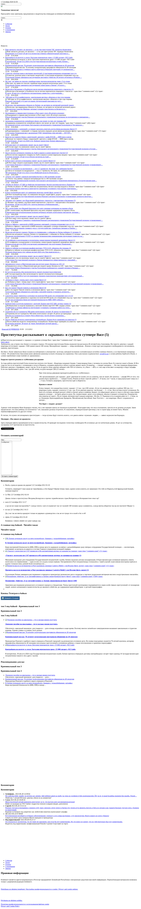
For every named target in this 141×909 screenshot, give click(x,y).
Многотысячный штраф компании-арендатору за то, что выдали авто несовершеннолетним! (40, 802)
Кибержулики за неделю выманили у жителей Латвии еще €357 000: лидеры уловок (38, 304)
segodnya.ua (104, 354)
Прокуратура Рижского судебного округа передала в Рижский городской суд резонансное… (40, 69)
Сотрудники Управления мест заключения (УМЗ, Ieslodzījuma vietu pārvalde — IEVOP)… (38, 133)
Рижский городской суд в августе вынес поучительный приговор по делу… (33, 101)
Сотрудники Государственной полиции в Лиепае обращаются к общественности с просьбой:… (41, 260)
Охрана (8, 28)
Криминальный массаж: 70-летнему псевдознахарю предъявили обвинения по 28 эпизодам (39, 65)
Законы (8, 32)
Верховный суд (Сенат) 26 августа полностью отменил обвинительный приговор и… (37, 53)
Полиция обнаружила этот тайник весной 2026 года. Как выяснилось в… (33, 252)
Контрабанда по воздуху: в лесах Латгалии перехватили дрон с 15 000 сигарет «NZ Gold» (39, 57)
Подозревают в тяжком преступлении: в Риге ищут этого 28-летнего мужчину (34, 113)
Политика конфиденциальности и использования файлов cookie (25, 904)
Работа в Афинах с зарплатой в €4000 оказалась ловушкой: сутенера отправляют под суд (39, 224)
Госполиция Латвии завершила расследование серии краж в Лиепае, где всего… (35, 85)
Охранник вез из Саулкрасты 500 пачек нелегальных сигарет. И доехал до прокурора (38, 312)
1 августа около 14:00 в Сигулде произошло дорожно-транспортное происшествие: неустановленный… (44, 276)
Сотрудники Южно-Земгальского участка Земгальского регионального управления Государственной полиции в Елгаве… (51, 149)
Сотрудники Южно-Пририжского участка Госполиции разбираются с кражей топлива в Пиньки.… (42, 268)
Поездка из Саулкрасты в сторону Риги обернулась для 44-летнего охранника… (35, 316)
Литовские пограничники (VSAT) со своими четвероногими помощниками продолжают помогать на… (44, 236)
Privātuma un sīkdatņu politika (11, 900)
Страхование (10, 30)
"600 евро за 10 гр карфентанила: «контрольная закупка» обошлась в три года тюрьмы (37, 97)
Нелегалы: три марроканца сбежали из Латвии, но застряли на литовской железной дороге (39, 105)
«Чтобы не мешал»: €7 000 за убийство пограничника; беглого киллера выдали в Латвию (40, 185)
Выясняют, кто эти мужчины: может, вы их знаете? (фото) (28, 256)
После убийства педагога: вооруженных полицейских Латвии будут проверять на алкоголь (40, 319)
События (8, 24)
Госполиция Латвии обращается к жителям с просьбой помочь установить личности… (38, 292)
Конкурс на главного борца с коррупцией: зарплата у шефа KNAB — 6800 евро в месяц (38, 137)
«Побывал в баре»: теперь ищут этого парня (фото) (25, 280)
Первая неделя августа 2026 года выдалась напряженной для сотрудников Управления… (38, 244)
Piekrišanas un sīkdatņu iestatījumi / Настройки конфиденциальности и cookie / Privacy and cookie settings (39, 889)
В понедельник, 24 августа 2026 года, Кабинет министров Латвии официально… (36, 141)
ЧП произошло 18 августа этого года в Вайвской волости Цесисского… (32, 173)
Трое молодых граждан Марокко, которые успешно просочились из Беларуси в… (36, 109)
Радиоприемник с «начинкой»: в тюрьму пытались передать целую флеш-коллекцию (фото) (41, 129)
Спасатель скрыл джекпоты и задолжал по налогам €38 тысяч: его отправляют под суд (39, 296)
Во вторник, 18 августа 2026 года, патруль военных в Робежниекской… (32, 204)
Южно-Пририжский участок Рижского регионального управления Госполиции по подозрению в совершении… (47, 117)
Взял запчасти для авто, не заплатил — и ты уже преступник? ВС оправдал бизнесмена (38, 50)
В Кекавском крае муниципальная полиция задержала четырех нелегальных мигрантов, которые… (42, 212)
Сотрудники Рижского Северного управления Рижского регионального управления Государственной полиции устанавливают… (54, 165)
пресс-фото (5, 342)
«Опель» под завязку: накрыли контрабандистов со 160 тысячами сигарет (33, 177)
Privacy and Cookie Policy (10, 906)
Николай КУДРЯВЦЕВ (10, 329)
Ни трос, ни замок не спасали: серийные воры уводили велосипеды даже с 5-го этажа (37, 81)
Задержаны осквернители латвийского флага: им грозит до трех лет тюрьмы (35, 121)
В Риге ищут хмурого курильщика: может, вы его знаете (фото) (30, 161)
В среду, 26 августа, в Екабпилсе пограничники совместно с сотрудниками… (34, 93)
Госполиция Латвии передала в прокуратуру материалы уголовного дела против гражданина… (41, 188)
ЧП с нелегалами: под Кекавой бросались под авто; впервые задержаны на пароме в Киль (39, 208)
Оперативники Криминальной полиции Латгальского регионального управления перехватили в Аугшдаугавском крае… (51, 181)
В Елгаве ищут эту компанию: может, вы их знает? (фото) (27, 145)
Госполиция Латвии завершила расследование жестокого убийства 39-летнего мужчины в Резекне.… (43, 77)
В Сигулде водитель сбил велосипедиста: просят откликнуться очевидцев (33, 272)
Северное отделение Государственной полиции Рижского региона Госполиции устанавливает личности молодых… (49, 196)
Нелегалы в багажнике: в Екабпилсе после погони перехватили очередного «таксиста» (39, 89)
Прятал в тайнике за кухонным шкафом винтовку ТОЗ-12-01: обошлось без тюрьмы (38, 248)
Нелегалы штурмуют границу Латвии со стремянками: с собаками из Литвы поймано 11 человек (43, 232)
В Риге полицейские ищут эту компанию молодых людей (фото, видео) (33, 192)
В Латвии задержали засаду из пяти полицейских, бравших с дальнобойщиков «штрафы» (39, 683)
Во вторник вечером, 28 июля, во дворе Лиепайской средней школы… (31, 323)
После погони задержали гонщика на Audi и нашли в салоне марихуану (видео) (36, 153)
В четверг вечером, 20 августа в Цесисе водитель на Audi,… (28, 157)
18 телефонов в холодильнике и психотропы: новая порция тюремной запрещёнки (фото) (40, 240)
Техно (7, 26)
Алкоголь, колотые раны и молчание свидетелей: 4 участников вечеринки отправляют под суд (41, 73)
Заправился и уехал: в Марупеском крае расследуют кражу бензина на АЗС (34, 264)
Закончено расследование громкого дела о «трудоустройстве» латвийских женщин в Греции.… (41, 228)
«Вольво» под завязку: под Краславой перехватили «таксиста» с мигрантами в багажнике (40, 200)
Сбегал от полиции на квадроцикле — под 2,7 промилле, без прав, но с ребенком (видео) (39, 169)
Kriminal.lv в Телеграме (11, 598)
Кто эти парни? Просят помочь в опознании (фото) (25, 288)
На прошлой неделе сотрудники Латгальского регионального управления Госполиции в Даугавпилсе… (44, 125)
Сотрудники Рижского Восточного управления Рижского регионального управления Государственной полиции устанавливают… (54, 284)
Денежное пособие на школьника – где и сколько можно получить (30, 675)
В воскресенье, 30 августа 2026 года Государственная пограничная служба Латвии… (37, 61)
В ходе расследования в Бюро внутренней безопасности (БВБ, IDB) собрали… (34, 300)
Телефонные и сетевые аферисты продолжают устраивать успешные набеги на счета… (38, 308)
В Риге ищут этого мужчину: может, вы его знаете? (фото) (27, 216)
